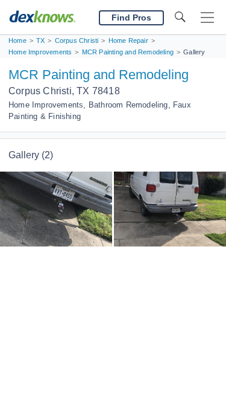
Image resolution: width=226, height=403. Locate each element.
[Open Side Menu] (207, 17)
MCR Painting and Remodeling (98, 74)
